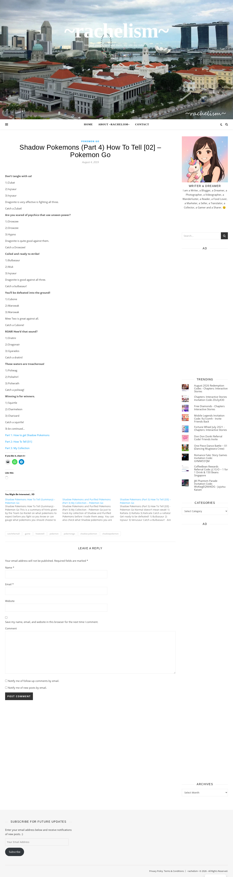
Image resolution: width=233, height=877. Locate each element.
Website (9, 601)
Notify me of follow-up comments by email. (33, 681)
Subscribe (14, 851)
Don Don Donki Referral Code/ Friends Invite (208, 438)
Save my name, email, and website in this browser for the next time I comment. (51, 622)
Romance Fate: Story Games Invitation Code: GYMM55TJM (210, 458)
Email (9, 584)
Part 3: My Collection (17, 448)
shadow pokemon (88, 533)
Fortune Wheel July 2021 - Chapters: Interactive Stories (210, 428)
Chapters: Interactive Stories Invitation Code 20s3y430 (210, 398)
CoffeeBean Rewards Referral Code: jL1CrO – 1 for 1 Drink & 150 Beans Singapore (211, 471)
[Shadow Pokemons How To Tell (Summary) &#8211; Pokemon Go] (33, 510)
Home (88, 124)
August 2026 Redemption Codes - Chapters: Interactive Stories (211, 388)
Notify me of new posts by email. (27, 687)
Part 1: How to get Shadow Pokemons (27, 435)
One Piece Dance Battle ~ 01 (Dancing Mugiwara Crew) (210, 447)
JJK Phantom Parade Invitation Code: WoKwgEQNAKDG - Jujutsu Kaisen (209, 485)
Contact (142, 124)
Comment (11, 628)
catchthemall (13, 533)
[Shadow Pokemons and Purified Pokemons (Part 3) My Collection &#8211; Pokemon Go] (91, 510)
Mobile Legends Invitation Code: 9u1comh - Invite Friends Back (209, 418)
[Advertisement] (205, 313)
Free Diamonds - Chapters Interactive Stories (209, 407)
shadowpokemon (110, 533)
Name (9, 567)
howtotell (40, 533)
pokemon (54, 533)
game (27, 533)
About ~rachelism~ (114, 124)
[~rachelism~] (116, 59)
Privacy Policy (156, 871)
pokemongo (69, 533)
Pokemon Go (90, 141)
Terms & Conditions (174, 871)
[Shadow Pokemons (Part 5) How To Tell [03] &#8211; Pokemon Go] (148, 510)
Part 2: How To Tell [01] (18, 441)
